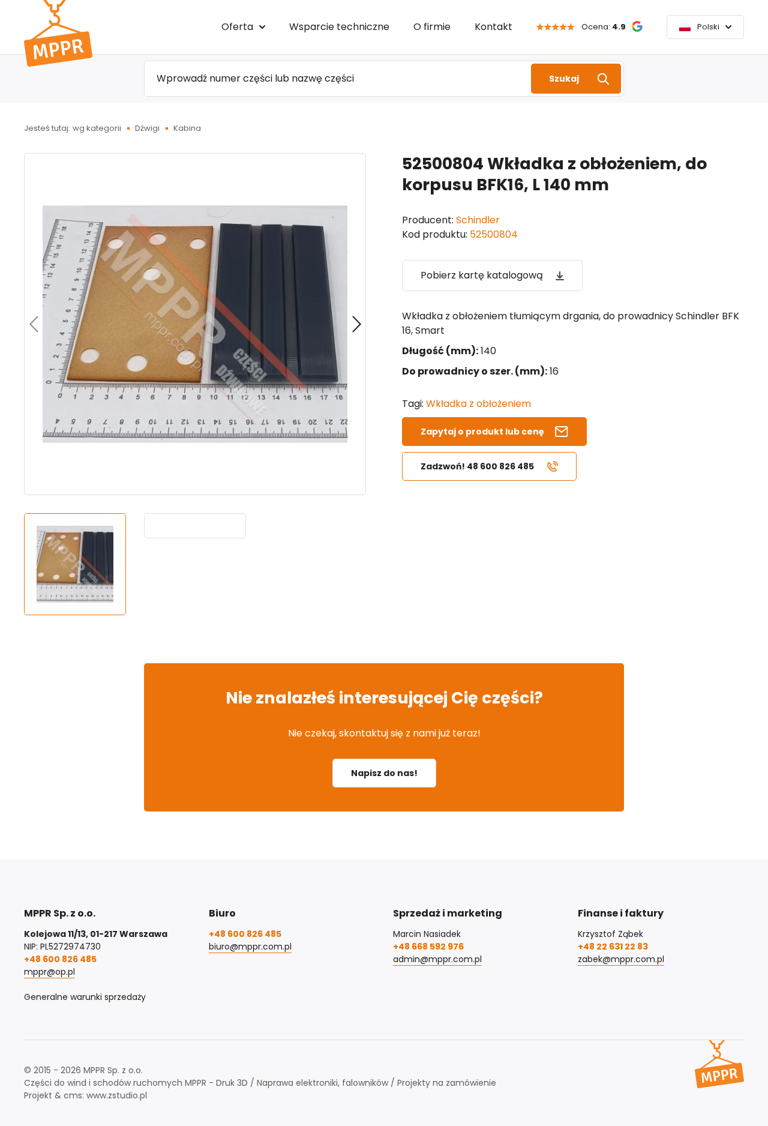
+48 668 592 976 (428, 947)
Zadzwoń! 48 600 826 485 (477, 466)
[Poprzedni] (34, 324)
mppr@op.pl (49, 972)
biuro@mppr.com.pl (250, 947)
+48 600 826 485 (60, 959)
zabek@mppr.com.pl (621, 959)
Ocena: (603, 26)
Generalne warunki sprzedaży (85, 997)
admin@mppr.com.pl (437, 959)
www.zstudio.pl (116, 1095)
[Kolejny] (356, 324)
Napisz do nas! (384, 773)
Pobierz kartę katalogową (482, 275)
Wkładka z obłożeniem (478, 404)
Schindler (478, 220)
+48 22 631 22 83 (613, 947)
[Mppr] (58, 33)
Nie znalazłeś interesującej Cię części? (384, 698)
